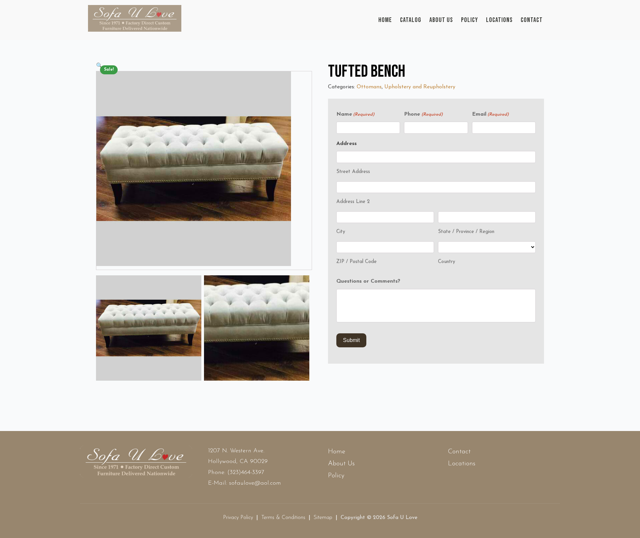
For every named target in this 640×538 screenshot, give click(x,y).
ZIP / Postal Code (356, 261)
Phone (423, 114)
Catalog (410, 20)
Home (385, 20)
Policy (469, 20)
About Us (441, 20)
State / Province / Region (466, 231)
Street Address (353, 171)
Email (490, 114)
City (340, 231)
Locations (499, 20)
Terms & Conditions (283, 517)
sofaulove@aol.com (255, 483)
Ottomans (369, 87)
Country (446, 261)
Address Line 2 (353, 201)
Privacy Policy (238, 517)
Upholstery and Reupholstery (419, 87)
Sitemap (323, 517)
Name (355, 114)
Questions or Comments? (368, 281)
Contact (532, 20)
